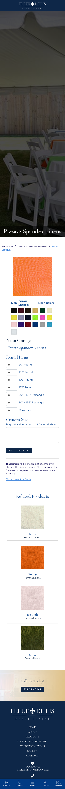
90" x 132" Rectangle (31, 395)
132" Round (25, 387)
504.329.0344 (32, 689)
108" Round (26, 372)
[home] (32, 6)
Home (32, 727)
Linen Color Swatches (32, 741)
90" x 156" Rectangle (31, 402)
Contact (32, 755)
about (32, 732)
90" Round (25, 364)
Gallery (32, 750)
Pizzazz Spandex (38, 246)
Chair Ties (25, 410)
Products (7, 246)
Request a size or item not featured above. (32, 424)
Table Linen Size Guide (18, 479)
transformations (32, 746)
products (32, 736)
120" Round (26, 379)
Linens (21, 246)
